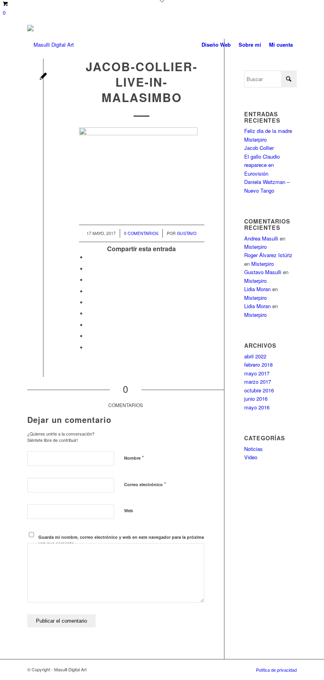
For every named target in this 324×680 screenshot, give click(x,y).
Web (128, 510)
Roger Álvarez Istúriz (268, 255)
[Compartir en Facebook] (89, 257)
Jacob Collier (259, 148)
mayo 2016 (256, 407)
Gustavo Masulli (262, 272)
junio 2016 (255, 398)
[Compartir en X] (89, 269)
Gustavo (186, 233)
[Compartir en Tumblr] (89, 313)
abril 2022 (255, 356)
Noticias (253, 449)
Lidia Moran (257, 289)
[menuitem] (216, 44)
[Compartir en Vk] (89, 325)
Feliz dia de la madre (268, 130)
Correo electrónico (145, 484)
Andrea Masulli (261, 238)
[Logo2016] (50, 44)
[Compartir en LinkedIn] (89, 302)
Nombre (134, 457)
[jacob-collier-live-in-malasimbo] (43, 77)
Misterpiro (255, 139)
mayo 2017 (256, 373)
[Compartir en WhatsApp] (89, 280)
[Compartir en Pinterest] (89, 291)
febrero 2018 (258, 364)
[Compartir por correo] (89, 347)
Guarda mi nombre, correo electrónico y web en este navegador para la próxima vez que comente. (121, 540)
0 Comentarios (141, 233)
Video (250, 457)
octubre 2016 (259, 390)
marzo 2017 (257, 381)
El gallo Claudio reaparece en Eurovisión (262, 165)
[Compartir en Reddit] (89, 336)
